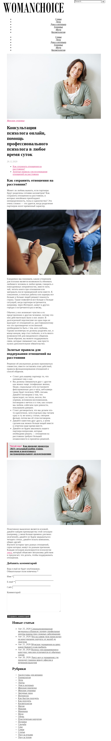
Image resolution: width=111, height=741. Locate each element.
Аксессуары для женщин (30, 675)
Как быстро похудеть (28, 698)
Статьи (21, 732)
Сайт (9, 587)
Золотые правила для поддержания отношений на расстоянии (30, 172)
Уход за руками (25, 734)
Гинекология (24, 677)
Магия (21, 706)
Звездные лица (25, 693)
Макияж (22, 708)
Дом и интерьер (58, 24)
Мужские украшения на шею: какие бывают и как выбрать (39, 645)
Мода (58, 29)
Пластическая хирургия (29, 719)
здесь (9, 552)
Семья (58, 19)
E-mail (11, 582)
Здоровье (58, 27)
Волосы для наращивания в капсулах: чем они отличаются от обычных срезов (39, 652)
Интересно (23, 695)
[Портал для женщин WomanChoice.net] (33, 14)
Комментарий (14, 592)
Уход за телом (25, 737)
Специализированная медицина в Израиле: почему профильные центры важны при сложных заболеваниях (39, 631)
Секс (20, 727)
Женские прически (27, 688)
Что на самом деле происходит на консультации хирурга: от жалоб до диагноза (39, 639)
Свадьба (22, 724)
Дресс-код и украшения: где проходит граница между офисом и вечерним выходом (38, 660)
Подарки (22, 721)
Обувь (21, 716)
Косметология (58, 32)
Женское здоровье (16, 120)
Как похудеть (24, 701)
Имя (10, 576)
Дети (58, 22)
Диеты (21, 682)
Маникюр (23, 711)
